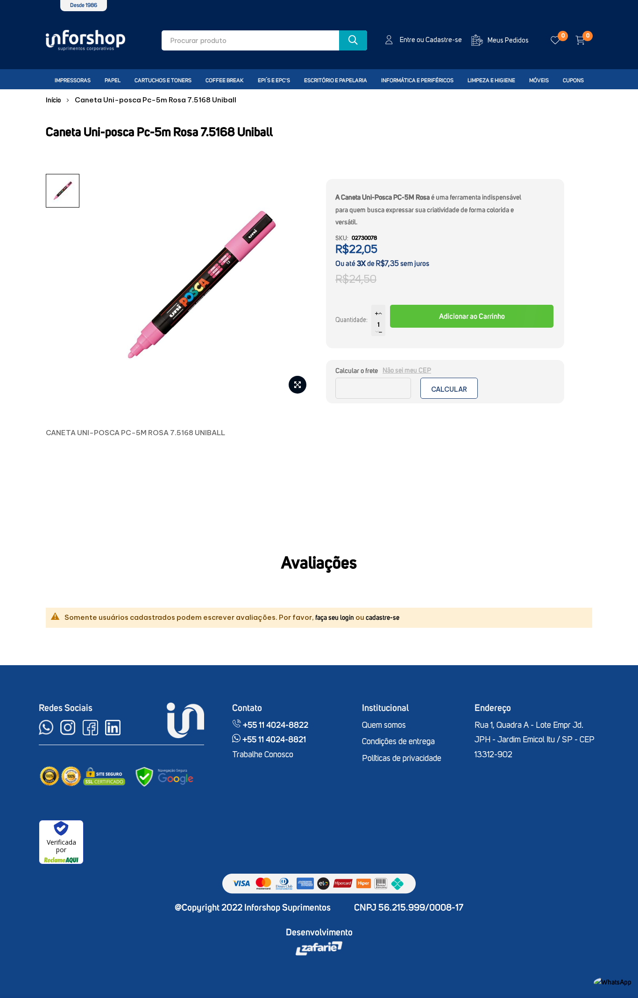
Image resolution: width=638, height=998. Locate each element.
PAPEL (113, 81)
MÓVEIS (539, 81)
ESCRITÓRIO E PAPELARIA (335, 81)
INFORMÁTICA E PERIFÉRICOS (417, 81)
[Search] (353, 40)
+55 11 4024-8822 (274, 725)
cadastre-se (382, 617)
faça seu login (334, 617)
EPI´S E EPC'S (274, 81)
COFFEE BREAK (225, 81)
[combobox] (264, 40)
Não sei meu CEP (407, 370)
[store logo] (85, 40)
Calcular (449, 389)
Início (53, 100)
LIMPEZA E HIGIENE (491, 81)
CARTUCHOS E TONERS (163, 81)
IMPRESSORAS (73, 81)
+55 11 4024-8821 (273, 740)
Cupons (573, 81)
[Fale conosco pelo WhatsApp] (612, 982)
